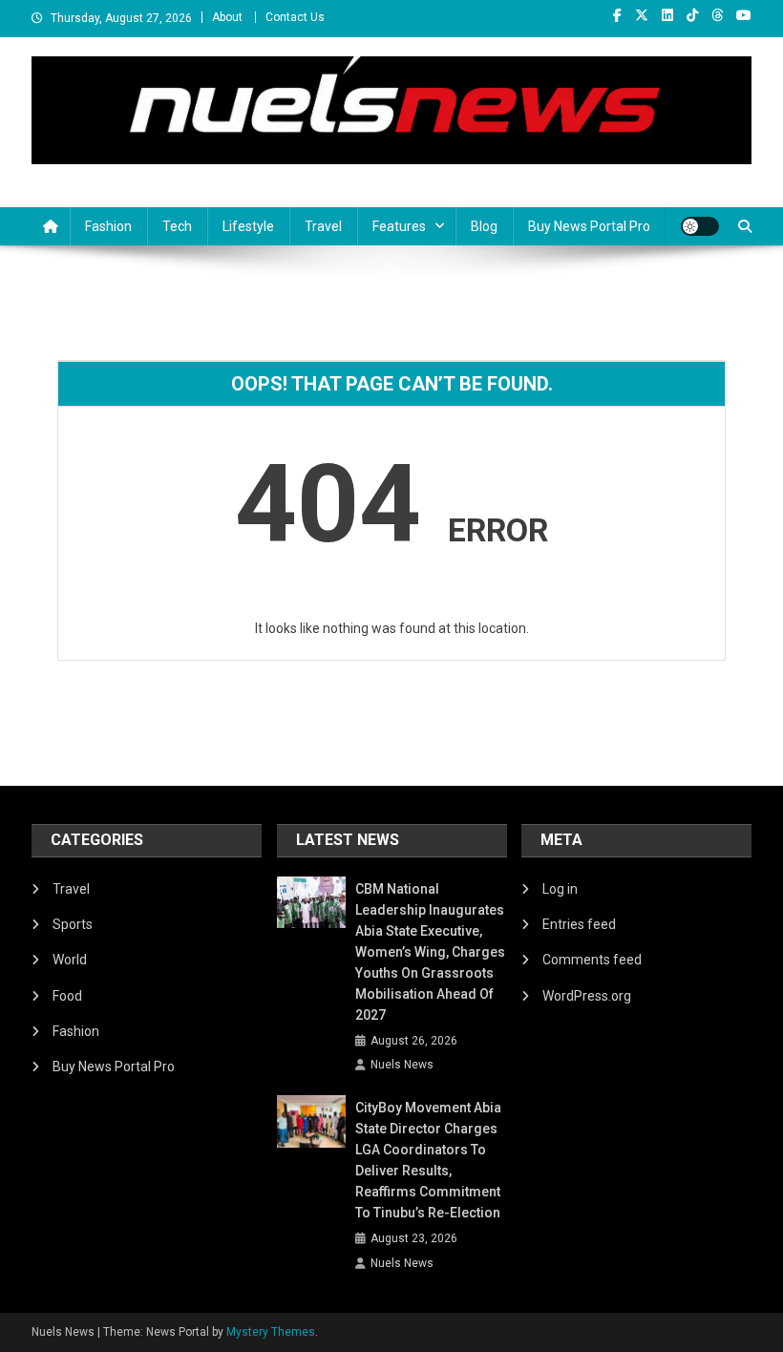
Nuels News (402, 1064)
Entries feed (579, 924)
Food (67, 995)
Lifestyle (248, 226)
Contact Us (295, 17)
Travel (323, 226)
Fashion (108, 226)
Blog (484, 226)
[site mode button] (700, 226)
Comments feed (592, 959)
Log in (560, 889)
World (70, 959)
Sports (73, 924)
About (227, 17)
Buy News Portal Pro (589, 226)
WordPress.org (586, 995)
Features (399, 226)
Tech (177, 226)
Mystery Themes (270, 1332)
